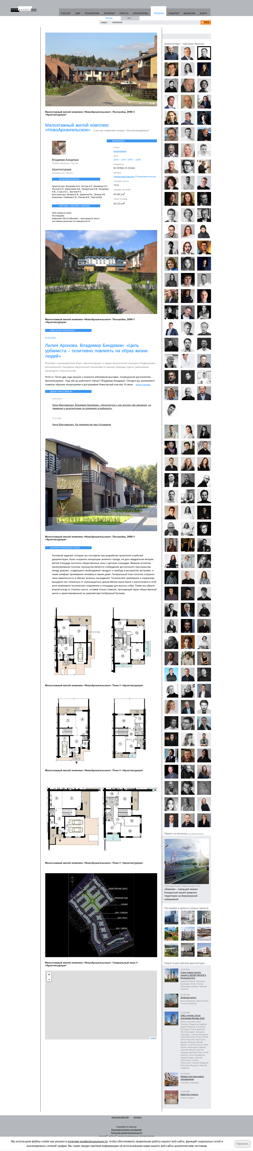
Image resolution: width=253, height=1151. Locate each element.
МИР (78, 13)
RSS (206, 22)
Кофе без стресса (189, 1094)
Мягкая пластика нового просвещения (192, 1078)
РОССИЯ (65, 13)
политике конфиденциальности (88, 1141)
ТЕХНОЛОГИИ (92, 13)
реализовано (120, 151)
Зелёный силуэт (188, 997)
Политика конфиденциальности (126, 1133)
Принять (242, 1143)
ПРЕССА (124, 13)
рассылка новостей (120, 1117)
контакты (137, 1117)
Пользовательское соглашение (126, 1130)
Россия (109, 18)
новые (104, 22)
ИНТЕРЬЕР (109, 13)
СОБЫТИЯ (173, 13)
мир (129, 18)
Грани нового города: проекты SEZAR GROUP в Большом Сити (193, 975)
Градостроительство (124, 176)
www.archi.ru (24, 9)
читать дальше (143, 384)
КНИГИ (203, 13)
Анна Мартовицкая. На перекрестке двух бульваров (81, 424)
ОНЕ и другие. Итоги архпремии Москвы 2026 (193, 1017)
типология (117, 22)
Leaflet (153, 1038)
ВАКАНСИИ (189, 13)
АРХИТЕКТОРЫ (140, 13)
